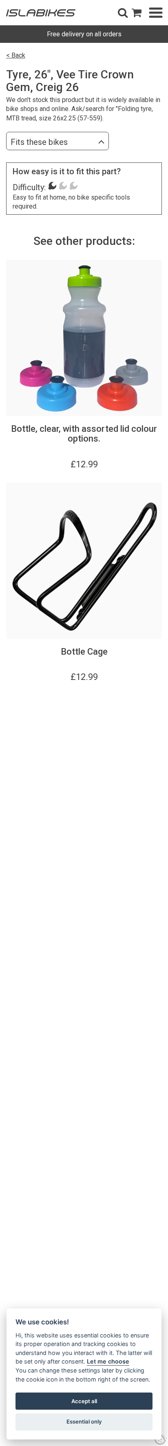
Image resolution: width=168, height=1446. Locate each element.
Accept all (84, 1401)
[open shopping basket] (136, 12)
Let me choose (108, 1361)
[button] (123, 12)
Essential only (84, 1421)
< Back (15, 55)
